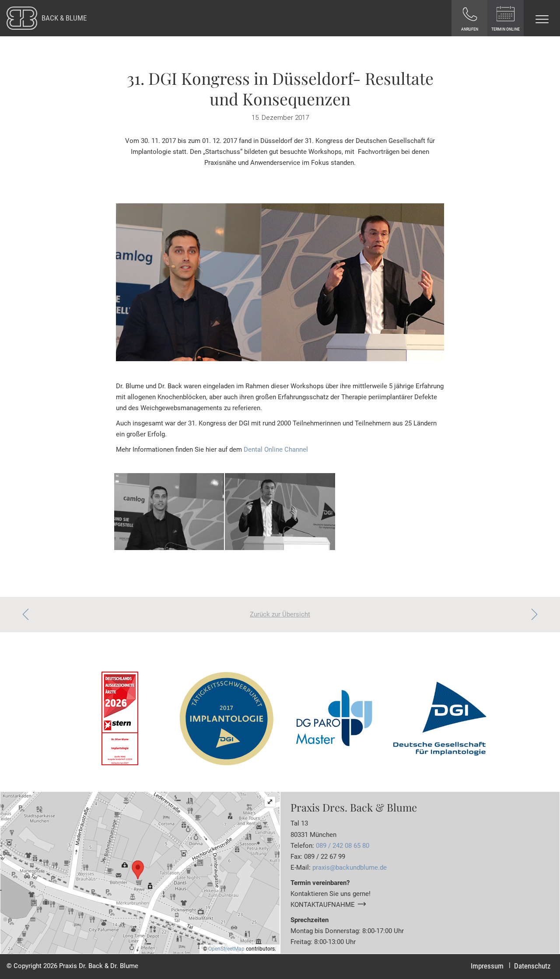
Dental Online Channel (276, 449)
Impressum (487, 966)
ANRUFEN (469, 29)
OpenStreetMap (226, 949)
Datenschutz (532, 966)
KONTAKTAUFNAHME (322, 905)
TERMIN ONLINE (505, 29)
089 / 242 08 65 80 (342, 846)
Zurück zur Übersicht (280, 614)
